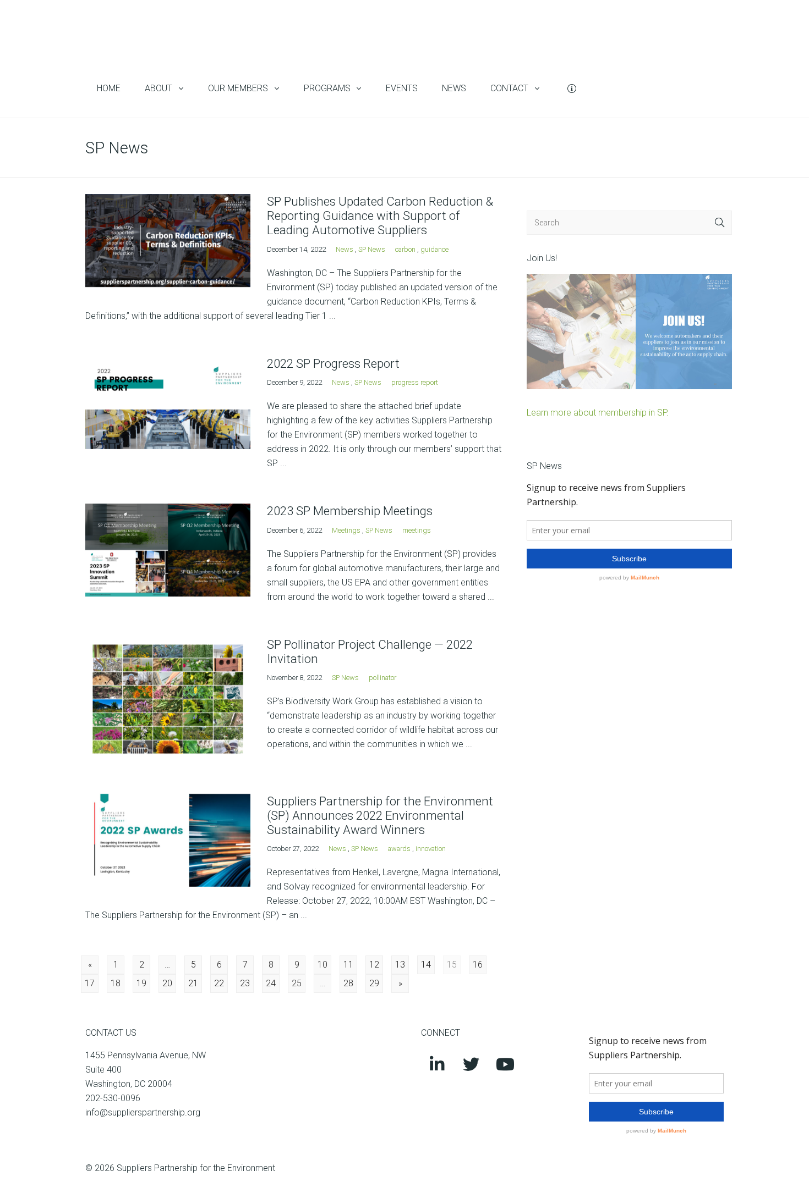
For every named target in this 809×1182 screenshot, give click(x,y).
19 (141, 983)
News (344, 249)
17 (90, 983)
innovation (431, 848)
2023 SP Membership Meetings (350, 511)
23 (245, 983)
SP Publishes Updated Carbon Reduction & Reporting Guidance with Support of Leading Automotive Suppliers (380, 215)
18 (116, 983)
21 (193, 983)
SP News (371, 249)
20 (167, 983)
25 (297, 983)
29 (374, 983)
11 (348, 964)
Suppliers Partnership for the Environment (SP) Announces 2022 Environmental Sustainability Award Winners (380, 815)
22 (219, 983)
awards (399, 848)
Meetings (346, 530)
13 (400, 964)
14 (426, 964)
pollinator (382, 677)
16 (478, 964)
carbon (405, 249)
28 (348, 983)
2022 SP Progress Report (333, 363)
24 (271, 983)
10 (322, 964)
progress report (414, 382)
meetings (416, 530)
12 (374, 964)
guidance (434, 249)
